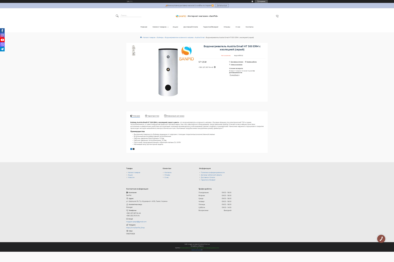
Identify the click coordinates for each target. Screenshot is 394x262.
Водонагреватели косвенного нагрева (179, 37)
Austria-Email (199, 37)
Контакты (250, 27)
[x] (133, 149)
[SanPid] (181, 16)
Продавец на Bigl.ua (197, 246)
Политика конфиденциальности (213, 172)
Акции (175, 27)
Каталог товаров (159, 27)
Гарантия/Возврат (210, 27)
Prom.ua (207, 244)
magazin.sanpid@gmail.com (136, 222)
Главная (143, 27)
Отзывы (227, 27)
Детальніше (222, 5)
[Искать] (117, 16)
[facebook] (131, 149)
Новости (131, 177)
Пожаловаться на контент (188, 248)
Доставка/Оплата (190, 27)
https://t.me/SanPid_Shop (135, 228)
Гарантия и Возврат (208, 180)
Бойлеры (160, 37)
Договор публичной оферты (211, 175)
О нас (238, 27)
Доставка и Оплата (208, 177)
